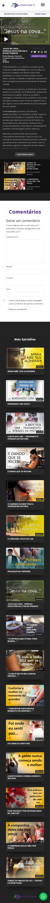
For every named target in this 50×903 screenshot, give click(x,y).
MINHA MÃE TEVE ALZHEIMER (21, 371)
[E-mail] (45, 51)
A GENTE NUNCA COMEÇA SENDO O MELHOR (24, 777)
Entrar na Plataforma (16, 14)
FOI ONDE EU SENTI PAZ (19, 743)
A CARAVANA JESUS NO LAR (20, 538)
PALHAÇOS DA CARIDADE (19, 571)
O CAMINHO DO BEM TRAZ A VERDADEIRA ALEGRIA (20, 505)
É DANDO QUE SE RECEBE (19, 471)
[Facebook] (31, 51)
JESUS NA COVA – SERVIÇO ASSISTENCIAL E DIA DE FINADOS (23, 605)
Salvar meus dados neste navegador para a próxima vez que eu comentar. (26, 302)
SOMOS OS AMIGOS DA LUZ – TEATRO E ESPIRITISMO (25, 881)
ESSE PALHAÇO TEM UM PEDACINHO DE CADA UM (24, 811)
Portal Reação (8, 56)
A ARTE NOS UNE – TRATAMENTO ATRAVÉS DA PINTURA (23, 437)
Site (8, 289)
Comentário (12, 237)
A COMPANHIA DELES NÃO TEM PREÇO (22, 846)
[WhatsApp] (42, 51)
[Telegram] (38, 51)
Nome (9, 266)
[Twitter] (35, 51)
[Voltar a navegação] (3, 5)
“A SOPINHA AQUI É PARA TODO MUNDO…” (22, 639)
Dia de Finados (20, 70)
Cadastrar (40, 14)
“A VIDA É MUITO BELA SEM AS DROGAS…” (22, 674)
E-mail (10, 278)
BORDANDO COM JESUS (19, 404)
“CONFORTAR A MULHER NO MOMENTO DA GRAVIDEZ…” (21, 709)
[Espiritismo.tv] (23, 5)
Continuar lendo (25, 154)
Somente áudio (39, 56)
